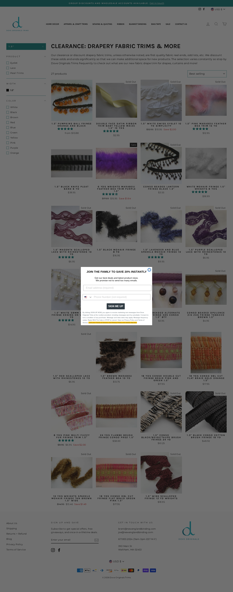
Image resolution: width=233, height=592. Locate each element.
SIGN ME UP (115, 306)
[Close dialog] (149, 269)
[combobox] (87, 297)
